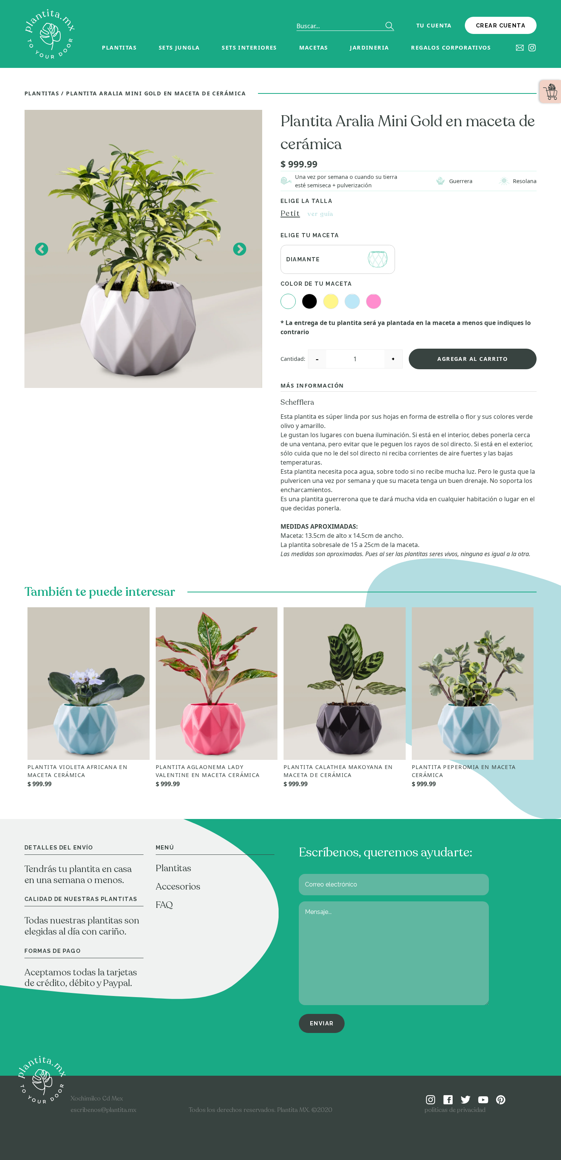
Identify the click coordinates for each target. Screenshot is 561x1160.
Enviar (322, 1023)
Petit (290, 213)
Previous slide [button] (41, 249)
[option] (143, 249)
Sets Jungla (179, 47)
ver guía (321, 214)
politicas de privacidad (455, 1110)
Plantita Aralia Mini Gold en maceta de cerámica (156, 93)
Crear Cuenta (501, 25)
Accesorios (178, 886)
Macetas (313, 47)
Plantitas (119, 47)
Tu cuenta (434, 25)
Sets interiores (249, 47)
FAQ (164, 905)
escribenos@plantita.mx (103, 1110)
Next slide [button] (239, 249)
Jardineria (369, 47)
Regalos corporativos (451, 47)
